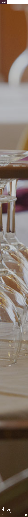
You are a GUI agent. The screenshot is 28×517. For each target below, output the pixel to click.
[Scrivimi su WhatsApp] (26, 515)
